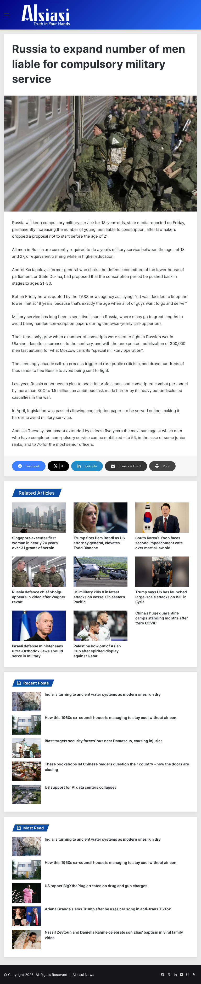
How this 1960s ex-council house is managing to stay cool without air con (110, 717)
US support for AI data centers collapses (80, 787)
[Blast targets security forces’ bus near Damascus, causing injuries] (26, 748)
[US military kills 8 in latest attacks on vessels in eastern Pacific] (100, 572)
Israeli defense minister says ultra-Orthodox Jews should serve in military (37, 651)
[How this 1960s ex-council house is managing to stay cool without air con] (26, 725)
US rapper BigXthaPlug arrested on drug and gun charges (96, 885)
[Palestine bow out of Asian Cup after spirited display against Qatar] (100, 626)
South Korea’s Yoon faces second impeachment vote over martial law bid (159, 543)
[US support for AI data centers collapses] (26, 794)
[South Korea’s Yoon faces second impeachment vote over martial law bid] (162, 517)
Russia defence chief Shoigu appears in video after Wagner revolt (38, 597)
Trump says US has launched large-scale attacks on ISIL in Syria (161, 597)
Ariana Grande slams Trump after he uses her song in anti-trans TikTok (108, 909)
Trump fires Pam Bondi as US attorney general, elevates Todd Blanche (99, 543)
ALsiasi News (83, 975)
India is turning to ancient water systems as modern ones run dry (103, 694)
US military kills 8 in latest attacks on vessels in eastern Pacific (99, 597)
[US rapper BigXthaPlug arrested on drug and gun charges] (26, 893)
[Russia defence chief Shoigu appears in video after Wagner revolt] (39, 572)
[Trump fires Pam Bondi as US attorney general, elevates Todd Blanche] (100, 517)
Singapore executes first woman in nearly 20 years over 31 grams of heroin (35, 543)
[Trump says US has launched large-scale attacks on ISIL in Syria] (162, 572)
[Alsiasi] (45, 15)
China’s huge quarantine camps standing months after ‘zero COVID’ (161, 618)
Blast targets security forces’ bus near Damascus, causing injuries (104, 741)
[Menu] (6, 17)
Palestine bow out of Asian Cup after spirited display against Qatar (97, 651)
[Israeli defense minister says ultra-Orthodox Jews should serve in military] (39, 626)
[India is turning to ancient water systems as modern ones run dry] (26, 701)
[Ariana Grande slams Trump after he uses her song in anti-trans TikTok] (26, 916)
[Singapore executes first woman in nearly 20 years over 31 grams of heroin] (39, 517)
